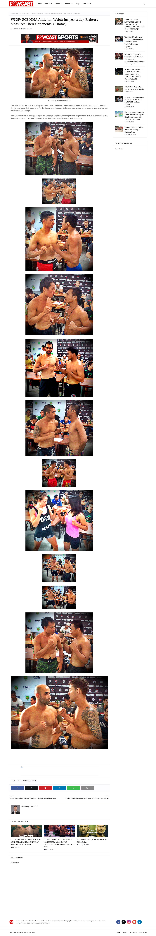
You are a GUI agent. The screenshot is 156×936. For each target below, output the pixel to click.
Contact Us (143, 932)
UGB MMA (26, 781)
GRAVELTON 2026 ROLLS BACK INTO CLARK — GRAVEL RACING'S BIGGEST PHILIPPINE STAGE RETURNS (133, 74)
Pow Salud (16, 29)
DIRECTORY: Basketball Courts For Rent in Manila (134, 88)
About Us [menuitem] (48, 4)
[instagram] (129, 922)
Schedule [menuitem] (68, 4)
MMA (17, 14)
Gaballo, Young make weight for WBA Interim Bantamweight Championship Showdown (134, 58)
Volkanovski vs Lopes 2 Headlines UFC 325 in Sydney (91, 840)
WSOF (34, 781)
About (125, 932)
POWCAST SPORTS (28, 933)
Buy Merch (133, 932)
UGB (19, 781)
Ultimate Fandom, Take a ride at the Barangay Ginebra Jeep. (133, 129)
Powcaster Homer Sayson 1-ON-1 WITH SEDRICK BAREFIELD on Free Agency (134, 100)
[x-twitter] (124, 922)
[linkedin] (139, 922)
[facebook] (118, 922)
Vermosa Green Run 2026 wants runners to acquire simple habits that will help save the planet (134, 115)
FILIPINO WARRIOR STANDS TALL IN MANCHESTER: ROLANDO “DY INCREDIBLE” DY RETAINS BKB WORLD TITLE (59, 843)
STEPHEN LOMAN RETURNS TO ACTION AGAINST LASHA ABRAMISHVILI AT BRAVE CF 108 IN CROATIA (26, 841)
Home (13, 14)
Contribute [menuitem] (87, 4)
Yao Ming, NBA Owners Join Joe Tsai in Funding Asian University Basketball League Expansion (133, 42)
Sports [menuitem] (57, 4)
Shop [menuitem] (77, 4)
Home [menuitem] (39, 4)
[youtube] (134, 922)
